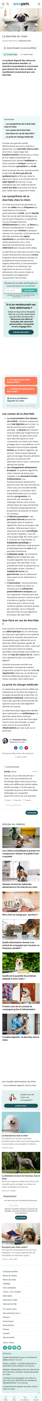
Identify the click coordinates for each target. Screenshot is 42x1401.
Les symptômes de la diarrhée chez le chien (19, 125)
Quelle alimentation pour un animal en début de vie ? (20, 1358)
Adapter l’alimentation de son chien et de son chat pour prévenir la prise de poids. (21, 1371)
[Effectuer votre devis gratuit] (21, 319)
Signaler (28, 800)
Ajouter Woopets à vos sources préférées (21, 48)
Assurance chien (10, 1300)
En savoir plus (25, 297)
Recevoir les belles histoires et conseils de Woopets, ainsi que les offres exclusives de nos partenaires (21, 1211)
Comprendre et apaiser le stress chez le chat (20, 1387)
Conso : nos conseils (12, 1291)
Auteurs (6, 1317)
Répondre (18, 800)
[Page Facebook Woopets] (5, 1348)
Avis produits (8, 1337)
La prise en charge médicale (19, 136)
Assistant (35, 1399)
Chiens (5, 1399)
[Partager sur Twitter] (21, 748)
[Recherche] (7, 4)
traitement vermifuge (18, 542)
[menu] (3, 4)
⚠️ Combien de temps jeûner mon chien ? (21, 390)
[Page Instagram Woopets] (14, 1348)
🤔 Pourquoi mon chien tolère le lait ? (18, 381)
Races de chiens (10, 1275)
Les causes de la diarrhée (18, 130)
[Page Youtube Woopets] (19, 1348)
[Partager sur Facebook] (16, 748)
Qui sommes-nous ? (11, 1313)
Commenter (32, 813)
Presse (6, 1329)
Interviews (7, 1296)
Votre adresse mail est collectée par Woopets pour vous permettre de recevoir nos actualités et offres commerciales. (21, 295)
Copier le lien (28, 54)
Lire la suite (21, 757)
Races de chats (9, 1279)
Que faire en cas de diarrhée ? (20, 133)
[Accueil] (21, 4)
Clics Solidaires (25, 1399)
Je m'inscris (29, 290)
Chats (14, 1399)
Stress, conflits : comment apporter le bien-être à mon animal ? (19, 1364)
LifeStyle (6, 1283)
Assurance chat (9, 1304)
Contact (6, 1333)
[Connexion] (39, 4)
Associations (8, 1325)
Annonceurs (8, 1321)
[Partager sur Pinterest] (26, 748)
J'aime (8, 800)
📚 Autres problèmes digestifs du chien (17, 399)
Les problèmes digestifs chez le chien (20, 1085)
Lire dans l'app (11, 54)
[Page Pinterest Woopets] (10, 1348)
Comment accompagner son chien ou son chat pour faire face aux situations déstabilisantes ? (20, 1380)
